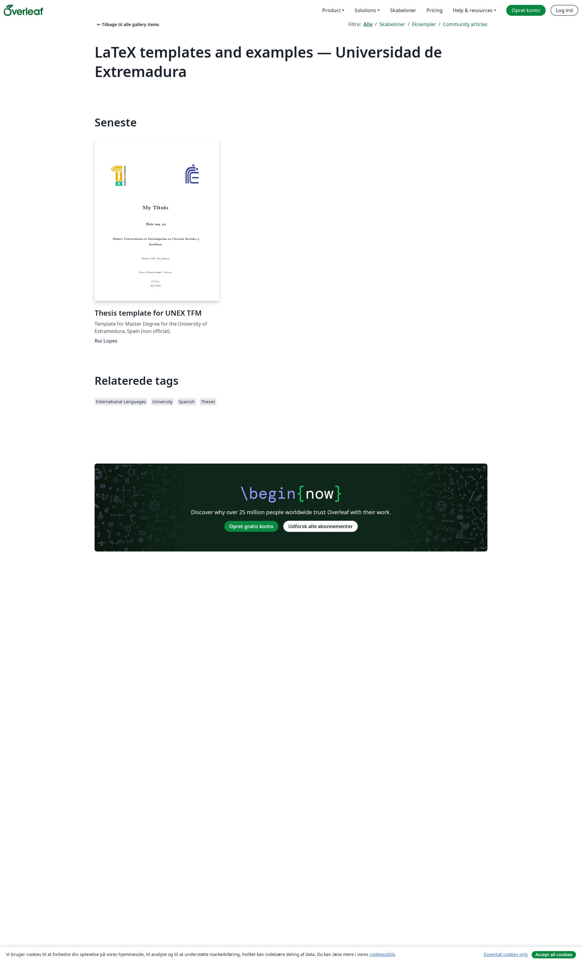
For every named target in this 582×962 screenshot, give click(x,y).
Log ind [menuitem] (564, 10)
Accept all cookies (553, 954)
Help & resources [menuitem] (473, 10)
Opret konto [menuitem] (526, 10)
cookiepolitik (382, 954)
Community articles (465, 24)
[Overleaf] (23, 10)
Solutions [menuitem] (365, 10)
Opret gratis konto (251, 526)
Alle (368, 24)
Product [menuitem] (331, 10)
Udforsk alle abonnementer (320, 526)
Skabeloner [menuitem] (403, 10)
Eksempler (424, 24)
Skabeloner (392, 24)
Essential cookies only (506, 954)
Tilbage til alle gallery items (127, 24)
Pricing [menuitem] (434, 10)
